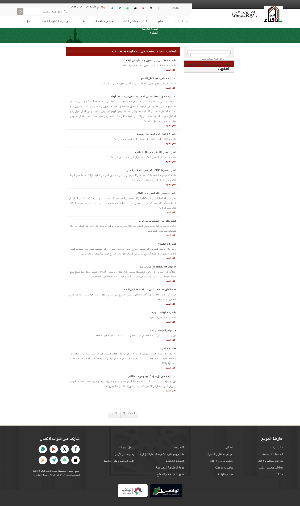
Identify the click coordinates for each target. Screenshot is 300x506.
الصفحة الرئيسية (150, 29)
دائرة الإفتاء (181, 21)
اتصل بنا (27, 21)
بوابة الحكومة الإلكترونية (170, 467)
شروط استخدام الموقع (170, 474)
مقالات (82, 21)
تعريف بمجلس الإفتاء (270, 460)
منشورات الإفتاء (104, 21)
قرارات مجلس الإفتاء (135, 21)
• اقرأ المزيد (171, 70)
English (176, 7)
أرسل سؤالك (126, 447)
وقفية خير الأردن (124, 454)
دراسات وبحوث (224, 467)
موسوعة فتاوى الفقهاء (55, 21)
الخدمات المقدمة (272, 454)
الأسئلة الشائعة (175, 460)
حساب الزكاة (225, 474)
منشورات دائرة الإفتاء (221, 460)
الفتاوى (161, 21)
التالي (114, 413)
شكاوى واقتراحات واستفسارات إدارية (162, 454)
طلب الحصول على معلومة (119, 460)
